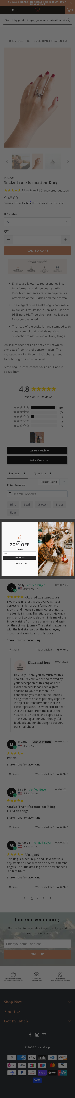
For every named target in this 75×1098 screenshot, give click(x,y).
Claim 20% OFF (19, 558)
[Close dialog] (71, 524)
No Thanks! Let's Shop (20, 563)
